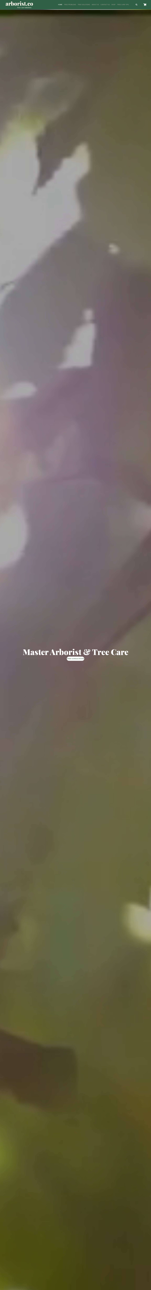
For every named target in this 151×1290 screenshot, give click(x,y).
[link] (60, 4)
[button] (144, 4)
